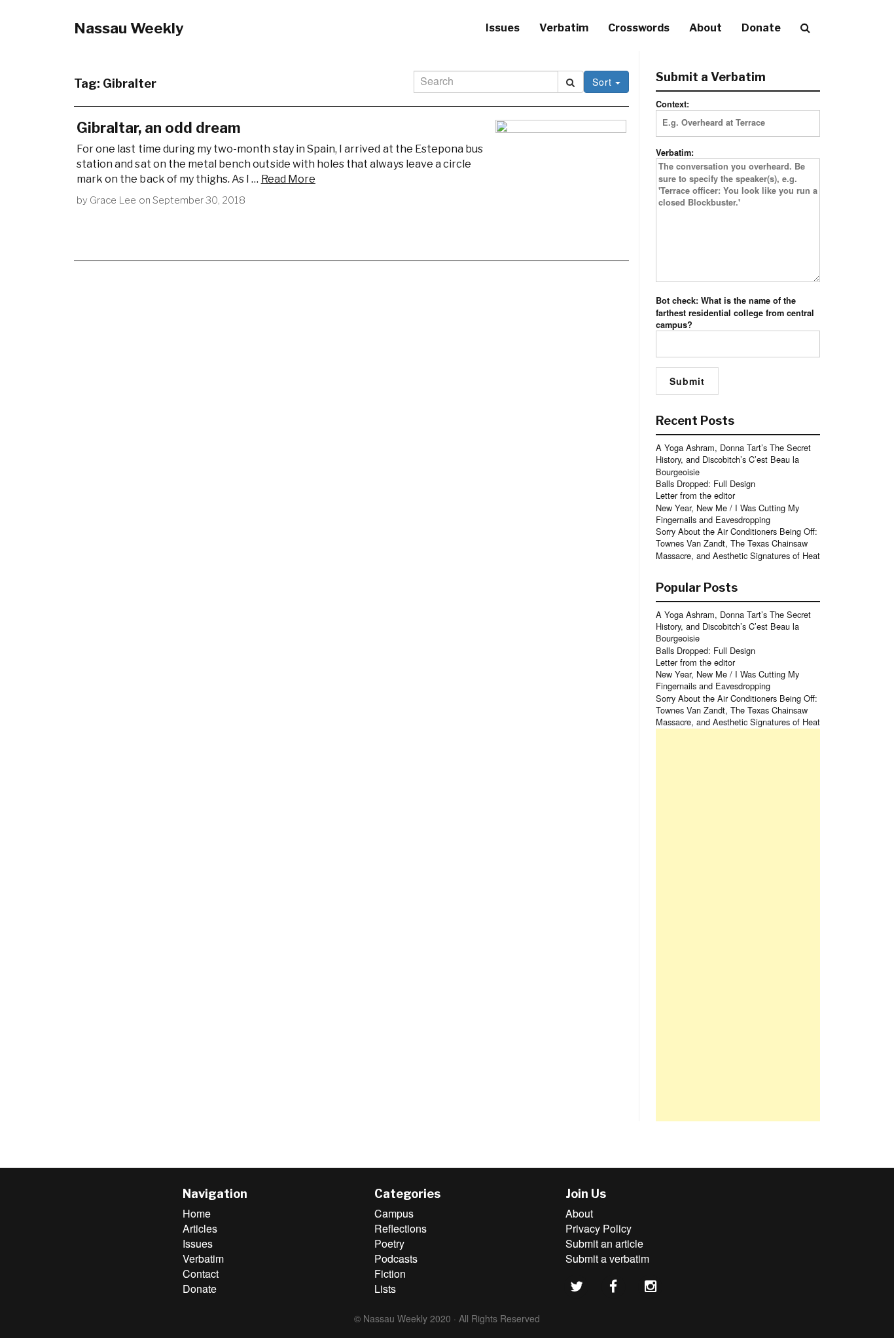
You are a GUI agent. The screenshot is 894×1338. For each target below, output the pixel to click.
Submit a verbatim (607, 1258)
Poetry (389, 1243)
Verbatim (563, 28)
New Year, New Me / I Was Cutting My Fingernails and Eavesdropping (727, 513)
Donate (761, 28)
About (705, 28)
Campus (394, 1213)
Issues (503, 28)
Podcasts (396, 1258)
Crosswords (639, 28)
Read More (288, 179)
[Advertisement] (738, 925)
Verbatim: (675, 152)
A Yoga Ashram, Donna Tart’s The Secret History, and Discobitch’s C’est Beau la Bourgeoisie (733, 459)
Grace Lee (113, 200)
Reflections (400, 1228)
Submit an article (604, 1243)
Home (197, 1213)
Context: (672, 104)
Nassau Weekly (129, 28)
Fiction (390, 1273)
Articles (200, 1228)
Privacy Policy (598, 1228)
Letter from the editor (695, 495)
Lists (385, 1288)
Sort (603, 81)
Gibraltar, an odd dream (159, 127)
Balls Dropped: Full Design (705, 483)
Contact (201, 1273)
